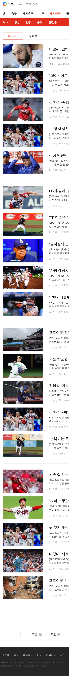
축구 (16, 655)
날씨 (36, 4)
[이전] (22, 634)
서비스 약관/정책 (56, 662)
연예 (28, 4)
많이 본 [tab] (33, 36)
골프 (62, 655)
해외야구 (51, 655)
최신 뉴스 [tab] (13, 36)
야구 (39, 655)
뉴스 (21, 4)
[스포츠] (12, 4)
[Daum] (5, 4)
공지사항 (43, 662)
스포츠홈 (4, 655)
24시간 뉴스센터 (28, 662)
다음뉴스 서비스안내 (9, 662)
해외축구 (27, 655)
